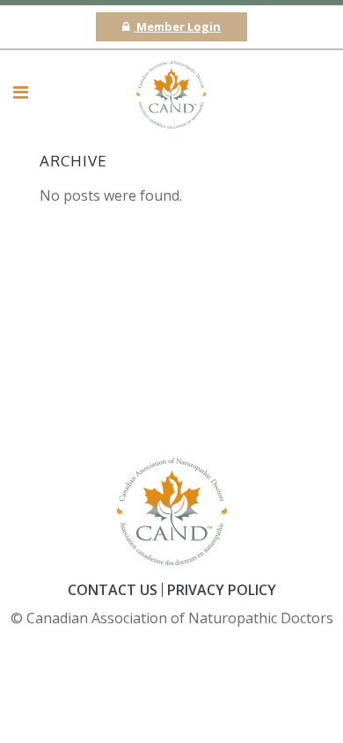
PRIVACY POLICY (221, 590)
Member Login (177, 26)
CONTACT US (112, 590)
